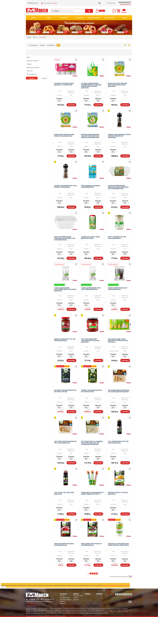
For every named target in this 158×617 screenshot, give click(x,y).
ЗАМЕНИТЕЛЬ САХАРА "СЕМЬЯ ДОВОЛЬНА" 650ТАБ (90, 237)
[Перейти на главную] (37, 10)
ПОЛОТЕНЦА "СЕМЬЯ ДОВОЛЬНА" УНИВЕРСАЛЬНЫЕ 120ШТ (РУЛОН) (118, 544)
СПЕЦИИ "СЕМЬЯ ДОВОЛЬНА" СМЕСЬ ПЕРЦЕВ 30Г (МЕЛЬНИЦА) (65, 186)
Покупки (76, 593)
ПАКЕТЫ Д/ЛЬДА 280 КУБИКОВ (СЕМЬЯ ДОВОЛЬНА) (90, 186)
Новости (62, 601)
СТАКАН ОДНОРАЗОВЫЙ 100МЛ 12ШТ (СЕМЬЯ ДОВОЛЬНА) (91, 288)
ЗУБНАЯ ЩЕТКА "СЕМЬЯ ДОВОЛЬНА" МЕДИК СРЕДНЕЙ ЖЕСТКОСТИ (92, 493)
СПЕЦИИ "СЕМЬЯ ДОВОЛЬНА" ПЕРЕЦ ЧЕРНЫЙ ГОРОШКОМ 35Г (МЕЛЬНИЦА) (119, 136)
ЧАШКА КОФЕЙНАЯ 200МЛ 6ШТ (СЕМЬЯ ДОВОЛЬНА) (117, 288)
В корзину (71, 105)
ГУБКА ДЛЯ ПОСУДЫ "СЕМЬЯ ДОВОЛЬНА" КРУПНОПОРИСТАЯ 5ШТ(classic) (118, 340)
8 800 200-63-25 (42, 610)
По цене (42, 45)
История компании (65, 599)
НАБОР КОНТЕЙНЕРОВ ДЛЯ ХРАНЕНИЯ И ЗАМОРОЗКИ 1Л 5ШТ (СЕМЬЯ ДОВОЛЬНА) (64, 238)
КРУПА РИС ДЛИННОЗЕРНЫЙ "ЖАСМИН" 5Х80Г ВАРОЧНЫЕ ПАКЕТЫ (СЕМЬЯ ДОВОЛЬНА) (90, 136)
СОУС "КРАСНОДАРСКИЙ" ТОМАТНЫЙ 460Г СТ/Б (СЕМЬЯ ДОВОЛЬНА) (90, 340)
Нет (58, 45)
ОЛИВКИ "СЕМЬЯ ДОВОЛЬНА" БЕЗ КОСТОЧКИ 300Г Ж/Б (91, 390)
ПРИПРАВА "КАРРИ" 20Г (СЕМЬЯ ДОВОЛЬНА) (118, 493)
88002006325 (125, 2)
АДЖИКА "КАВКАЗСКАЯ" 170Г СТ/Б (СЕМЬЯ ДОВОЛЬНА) (64, 339)
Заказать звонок (125, 4)
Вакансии (63, 603)
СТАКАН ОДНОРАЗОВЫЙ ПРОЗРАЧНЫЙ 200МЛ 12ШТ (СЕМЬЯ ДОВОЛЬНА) (65, 289)
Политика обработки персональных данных (37, 616)
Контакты (99, 593)
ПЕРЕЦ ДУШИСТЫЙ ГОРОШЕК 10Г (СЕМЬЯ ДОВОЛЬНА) (91, 544)
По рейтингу (51, 45)
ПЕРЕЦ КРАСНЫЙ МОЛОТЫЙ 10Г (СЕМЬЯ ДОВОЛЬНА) (64, 544)
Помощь (87, 593)
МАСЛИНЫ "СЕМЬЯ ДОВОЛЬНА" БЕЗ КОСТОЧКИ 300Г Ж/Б (65, 390)
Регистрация (111, 3)
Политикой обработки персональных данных (117, 585)
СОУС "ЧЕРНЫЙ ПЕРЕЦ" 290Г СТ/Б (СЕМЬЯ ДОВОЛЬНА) (118, 442)
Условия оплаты (78, 595)
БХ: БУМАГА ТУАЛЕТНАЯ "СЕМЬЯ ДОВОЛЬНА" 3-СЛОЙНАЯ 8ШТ (64, 84)
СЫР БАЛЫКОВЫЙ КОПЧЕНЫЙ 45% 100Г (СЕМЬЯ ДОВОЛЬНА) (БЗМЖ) (119, 390)
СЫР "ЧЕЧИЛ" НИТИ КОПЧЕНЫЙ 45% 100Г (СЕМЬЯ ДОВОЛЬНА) (65, 442)
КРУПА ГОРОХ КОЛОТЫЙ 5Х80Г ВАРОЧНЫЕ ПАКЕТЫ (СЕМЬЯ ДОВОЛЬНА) (117, 85)
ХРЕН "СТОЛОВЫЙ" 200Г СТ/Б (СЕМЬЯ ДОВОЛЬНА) (117, 237)
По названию (33, 45)
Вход (102, 10)
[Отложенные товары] (114, 11)
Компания (63, 593)
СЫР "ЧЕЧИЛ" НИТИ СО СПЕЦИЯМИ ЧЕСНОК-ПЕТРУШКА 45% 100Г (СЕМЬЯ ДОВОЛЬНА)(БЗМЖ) (92, 443)
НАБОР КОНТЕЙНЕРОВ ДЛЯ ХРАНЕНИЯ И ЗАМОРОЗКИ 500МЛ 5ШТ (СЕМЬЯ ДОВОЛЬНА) (118, 187)
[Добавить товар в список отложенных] (76, 59)
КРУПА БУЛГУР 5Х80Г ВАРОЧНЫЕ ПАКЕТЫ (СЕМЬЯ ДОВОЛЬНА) (64, 135)
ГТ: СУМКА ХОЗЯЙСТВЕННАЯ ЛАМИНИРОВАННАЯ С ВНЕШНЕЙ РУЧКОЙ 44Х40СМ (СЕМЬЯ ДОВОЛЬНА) (91, 85)
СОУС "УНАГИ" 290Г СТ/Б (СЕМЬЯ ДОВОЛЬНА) (64, 493)
